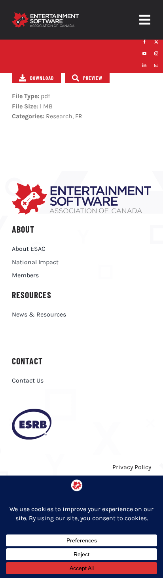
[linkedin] (144, 65)
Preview (92, 78)
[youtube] (144, 53)
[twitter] (156, 42)
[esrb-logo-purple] (31, 411)
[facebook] (144, 42)
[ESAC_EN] (81, 186)
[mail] (156, 65)
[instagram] (156, 53)
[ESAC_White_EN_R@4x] (45, 15)
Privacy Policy (131, 467)
